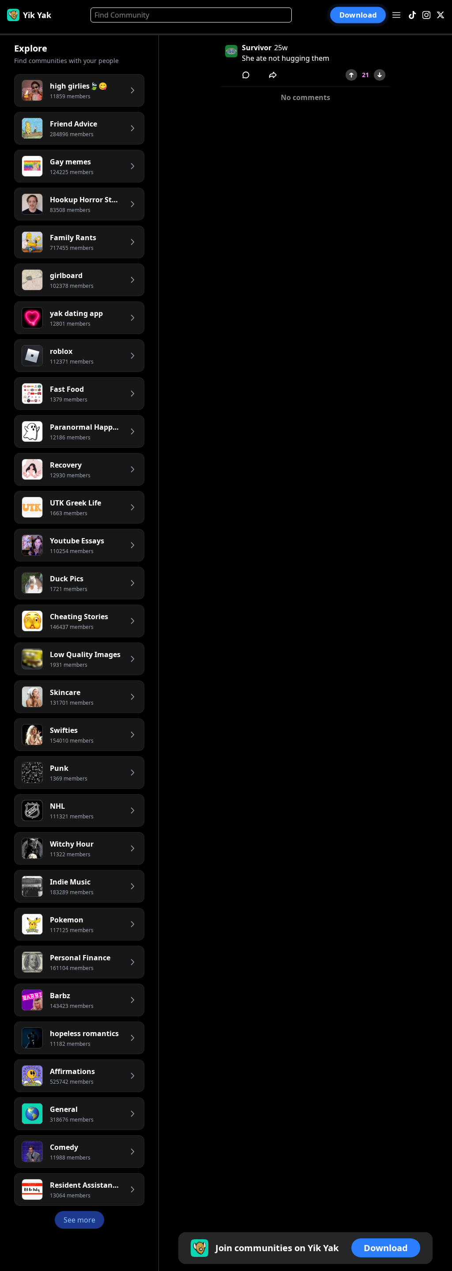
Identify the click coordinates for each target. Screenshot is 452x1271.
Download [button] (358, 15)
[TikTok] (412, 15)
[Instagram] (426, 15)
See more (79, 1220)
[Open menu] (396, 15)
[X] (440, 15)
